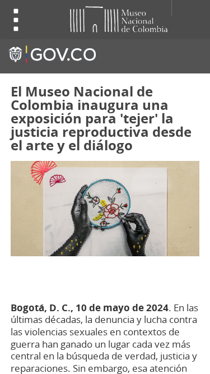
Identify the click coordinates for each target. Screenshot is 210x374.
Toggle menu (16, 20)
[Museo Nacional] (99, 18)
